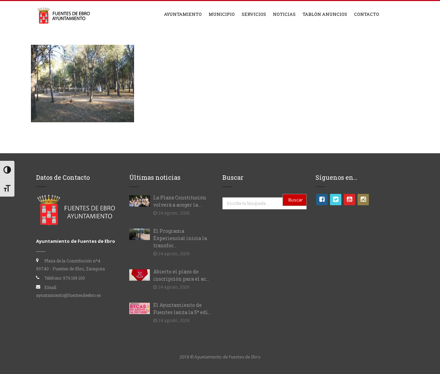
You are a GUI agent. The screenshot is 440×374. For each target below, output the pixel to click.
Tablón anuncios (324, 14)
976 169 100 (74, 278)
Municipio (222, 14)
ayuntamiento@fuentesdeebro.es (68, 295)
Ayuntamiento (183, 14)
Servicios (254, 14)
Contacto (366, 14)
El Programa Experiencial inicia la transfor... (180, 238)
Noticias (284, 14)
